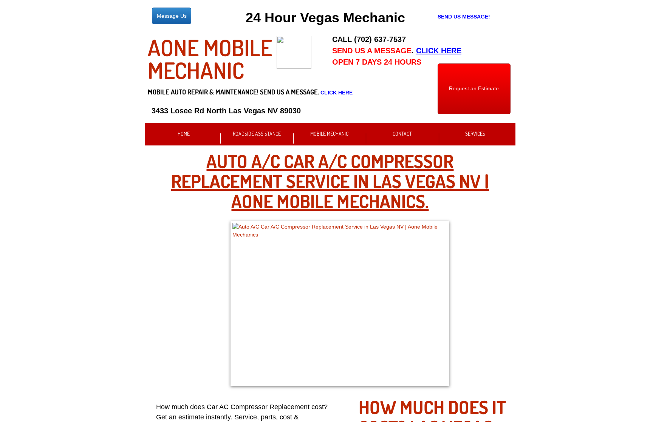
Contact (402, 133)
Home (184, 133)
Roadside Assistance (257, 133)
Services (475, 133)
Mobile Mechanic (329, 133)
